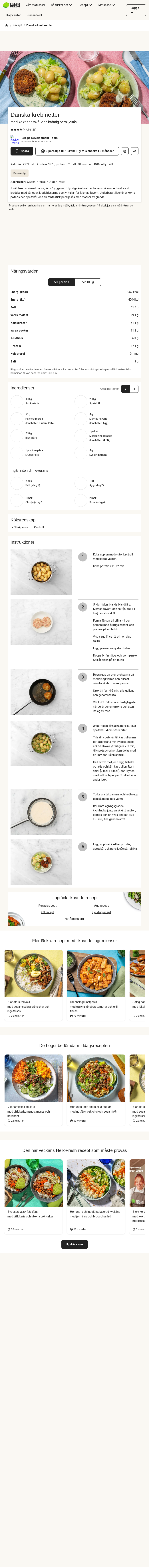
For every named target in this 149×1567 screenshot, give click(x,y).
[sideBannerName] (74, 238)
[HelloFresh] (11, 5)
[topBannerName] (74, 41)
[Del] (134, 151)
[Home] (6, 25)
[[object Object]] (125, 151)
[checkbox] (12, 129)
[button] (74, 388)
